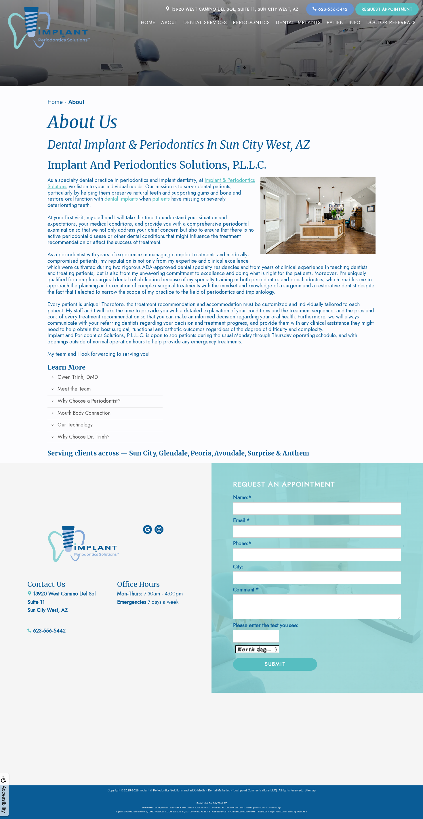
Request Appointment (387, 9)
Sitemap (310, 790)
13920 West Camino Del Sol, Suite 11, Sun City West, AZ (234, 9)
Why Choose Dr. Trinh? (84, 437)
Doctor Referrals (391, 22)
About (169, 22)
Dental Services (205, 22)
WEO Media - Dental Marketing (210, 790)
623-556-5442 (332, 9)
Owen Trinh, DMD (78, 377)
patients (161, 199)
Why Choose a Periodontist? (89, 401)
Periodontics (251, 22)
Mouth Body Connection (84, 413)
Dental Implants (298, 22)
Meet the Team (74, 389)
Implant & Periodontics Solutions (161, 790)
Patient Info (344, 22)
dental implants (121, 199)
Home (148, 22)
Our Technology (75, 424)
